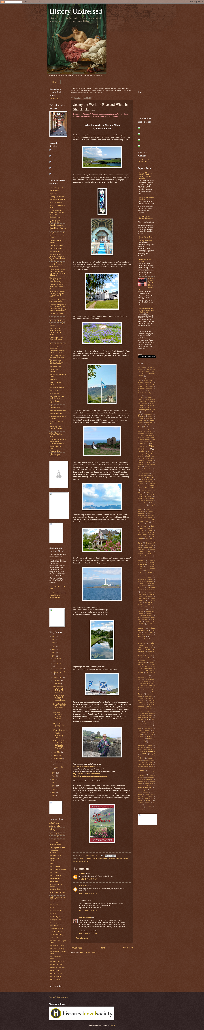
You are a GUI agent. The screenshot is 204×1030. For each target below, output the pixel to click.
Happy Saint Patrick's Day (145, 471)
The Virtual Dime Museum (55, 957)
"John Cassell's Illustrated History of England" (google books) (56, 331)
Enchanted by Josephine (54, 851)
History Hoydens (55, 875)
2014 (54, 776)
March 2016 (58, 758)
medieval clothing (142, 781)
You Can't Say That (56, 188)
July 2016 (57, 680)
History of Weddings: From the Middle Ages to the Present (146, 310)
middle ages (142, 790)
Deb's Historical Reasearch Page (55, 455)
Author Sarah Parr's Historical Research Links (56, 339)
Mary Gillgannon (85, 917)
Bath (145, 395)
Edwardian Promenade (57, 840)
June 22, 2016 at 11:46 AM (88, 910)
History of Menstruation (146, 500)
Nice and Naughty (55, 911)
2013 (54, 779)
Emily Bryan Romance (57, 848)
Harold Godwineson (143, 473)
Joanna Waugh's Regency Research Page (55, 428)
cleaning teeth (149, 734)
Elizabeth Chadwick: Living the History (56, 844)
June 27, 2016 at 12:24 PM (88, 934)
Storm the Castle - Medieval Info (55, 221)
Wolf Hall (140, 719)
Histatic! (52, 863)
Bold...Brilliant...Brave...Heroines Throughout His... (59, 706)
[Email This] (106, 856)
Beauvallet (143, 401)
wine (149, 807)
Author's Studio (54, 826)
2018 (54, 649)
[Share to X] (111, 856)
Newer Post (76, 948)
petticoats (149, 796)
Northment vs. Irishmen (145, 579)
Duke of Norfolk (150, 437)
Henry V (142, 477)
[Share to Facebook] (113, 856)
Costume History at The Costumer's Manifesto (57, 300)
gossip (140, 749)
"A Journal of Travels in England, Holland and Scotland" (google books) (57, 294)
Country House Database (54, 402)
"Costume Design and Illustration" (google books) (56, 286)
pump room (148, 798)
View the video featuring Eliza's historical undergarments (57, 595)
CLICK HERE (54, 99)
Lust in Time (53, 905)
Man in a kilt (142, 541)
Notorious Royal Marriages (145, 581)
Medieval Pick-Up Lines (57, 321)
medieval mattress (144, 785)
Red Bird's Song (146, 607)
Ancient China (143, 384)
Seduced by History (56, 935)
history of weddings (145, 764)
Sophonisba (141, 660)
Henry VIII (151, 477)
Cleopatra (141, 416)
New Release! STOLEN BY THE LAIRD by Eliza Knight (59, 689)
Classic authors (148, 414)
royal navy (141, 802)
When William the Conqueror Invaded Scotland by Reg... (59, 733)
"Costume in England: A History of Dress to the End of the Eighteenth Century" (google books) (57, 307)
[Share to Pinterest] (115, 856)
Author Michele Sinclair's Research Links (56, 435)
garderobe (150, 747)
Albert (139, 380)
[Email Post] (102, 855)
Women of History (55, 973)
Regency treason (150, 613)
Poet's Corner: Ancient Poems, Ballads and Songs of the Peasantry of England (57, 272)
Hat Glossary (53, 379)
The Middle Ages (55, 367)
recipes (140, 800)
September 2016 (59, 672)
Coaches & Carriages (56, 834)
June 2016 (57, 684)
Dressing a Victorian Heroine (146, 433)
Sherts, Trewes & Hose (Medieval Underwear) (57, 356)
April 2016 (57, 755)
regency (148, 800)
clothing (140, 736)
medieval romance (144, 788)
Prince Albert (142, 594)
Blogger (112, 1025)
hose (151, 766)
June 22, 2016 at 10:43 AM (88, 879)
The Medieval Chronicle (57, 200)
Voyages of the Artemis (57, 967)
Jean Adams (53, 881)
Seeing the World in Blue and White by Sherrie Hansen (59, 698)
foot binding (141, 747)
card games (148, 728)
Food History (150, 456)
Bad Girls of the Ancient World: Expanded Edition (146, 393)
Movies (142, 572)
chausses (140, 730)
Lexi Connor (53, 902)
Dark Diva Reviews (55, 837)
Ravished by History (56, 917)
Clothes (150, 416)
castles (81, 859)
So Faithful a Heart (145, 658)
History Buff (53, 872)
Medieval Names (55, 217)
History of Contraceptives (146, 498)
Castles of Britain (55, 451)
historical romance (147, 751)
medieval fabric (149, 783)
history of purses (146, 762)
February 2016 (59, 762)
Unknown (82, 873)
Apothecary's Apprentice (145, 388)
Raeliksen (148, 602)
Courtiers (140, 418)
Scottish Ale (141, 643)
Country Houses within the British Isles (57, 397)
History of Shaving (143, 502)
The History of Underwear (147, 683)
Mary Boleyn (148, 547)
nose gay (146, 792)
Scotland (88, 859)
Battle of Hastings (150, 399)
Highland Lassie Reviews (54, 859)
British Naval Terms (56, 245)
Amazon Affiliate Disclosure (58, 997)
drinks (150, 743)
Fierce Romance (55, 855)
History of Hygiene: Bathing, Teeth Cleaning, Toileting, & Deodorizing (145, 175)
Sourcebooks (142, 662)
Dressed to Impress (144, 431)
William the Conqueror (145, 717)
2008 (54, 796)
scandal (148, 802)
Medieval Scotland (55, 203)
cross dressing (142, 741)
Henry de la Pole (147, 479)
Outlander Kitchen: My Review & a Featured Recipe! (58, 716)
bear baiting (148, 724)
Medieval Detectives (144, 556)
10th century (141, 367)
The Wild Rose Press (56, 961)
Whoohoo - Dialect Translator (55, 241)
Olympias (140, 583)
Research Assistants (146, 615)
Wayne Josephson (146, 711)
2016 (54, 656)
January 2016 (58, 767)
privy (139, 798)
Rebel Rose (151, 604)
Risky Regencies (55, 923)
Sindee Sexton (54, 938)
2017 (54, 653)
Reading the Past (55, 920)
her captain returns (149, 749)
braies (150, 726)
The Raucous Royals (56, 946)
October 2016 (58, 669)
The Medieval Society (56, 251)
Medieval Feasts (142, 558)
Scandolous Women (144, 634)
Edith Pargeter (144, 443)
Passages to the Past (56, 197)
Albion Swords (54, 318)
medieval (141, 775)
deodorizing (151, 741)
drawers (143, 743)
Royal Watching (144, 626)
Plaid (142, 592)
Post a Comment (82, 938)
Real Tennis (141, 604)
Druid (141, 435)
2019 (54, 646)
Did (145, 426)
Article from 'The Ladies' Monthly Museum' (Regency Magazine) (57, 441)
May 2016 (57, 752)
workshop (140, 809)
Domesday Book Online (57, 411)
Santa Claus (148, 632)
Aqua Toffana (142, 390)
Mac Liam (149, 539)
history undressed (143, 766)
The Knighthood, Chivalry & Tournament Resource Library (57, 280)
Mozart (51, 908)
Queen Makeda (142, 598)
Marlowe (140, 547)
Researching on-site (143, 617)
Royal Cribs (53, 194)
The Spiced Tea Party (56, 949)
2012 (54, 783)
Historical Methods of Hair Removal (146, 198)
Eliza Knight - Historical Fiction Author (146, 161)
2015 (54, 773)
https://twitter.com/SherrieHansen (86, 774)
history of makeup (149, 760)
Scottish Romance (115, 859)
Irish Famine (151, 515)
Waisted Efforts (54, 970)
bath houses (148, 721)
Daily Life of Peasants (57, 233)
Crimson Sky (142, 420)
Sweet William (84, 861)
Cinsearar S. (145, 412)
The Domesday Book (56, 387)
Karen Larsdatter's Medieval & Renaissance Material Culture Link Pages (56, 349)
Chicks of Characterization (55, 830)
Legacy (150, 530)
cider (153, 730)
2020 (54, 643)
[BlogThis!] (108, 856)
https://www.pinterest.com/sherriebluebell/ (90, 776)
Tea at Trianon (54, 191)
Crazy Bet (149, 418)
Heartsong (152, 475)
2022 (54, 636)
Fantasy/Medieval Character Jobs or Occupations (55, 264)
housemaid (141, 768)
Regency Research (55, 248)
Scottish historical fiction (99, 859)
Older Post (128, 948)
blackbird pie (141, 726)
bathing (140, 724)
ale (148, 719)
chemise (147, 730)
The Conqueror (150, 679)
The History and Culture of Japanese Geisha (145, 218)
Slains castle (148, 656)
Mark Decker (83, 886)
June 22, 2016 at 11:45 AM (88, 894)
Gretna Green (148, 468)
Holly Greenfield (54, 878)
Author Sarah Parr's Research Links (56, 407)
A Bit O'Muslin (54, 823)
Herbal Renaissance (56, 225)
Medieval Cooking (144, 553)
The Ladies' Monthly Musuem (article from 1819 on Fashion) (56, 362)
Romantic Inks (54, 926)
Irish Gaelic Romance (146, 517)
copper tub (141, 738)
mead (150, 773)
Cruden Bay (148, 422)
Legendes (141, 532)
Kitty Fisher (144, 526)
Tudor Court (148, 696)
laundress (141, 770)
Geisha (150, 460)
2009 (54, 792)
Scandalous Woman (56, 929)
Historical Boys (54, 866)
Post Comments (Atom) (88, 952)
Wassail (152, 709)
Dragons (148, 429)
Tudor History (54, 390)
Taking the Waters (149, 666)
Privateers (149, 596)
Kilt (147, 522)
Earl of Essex (144, 439)
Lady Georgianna (55, 889)
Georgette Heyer (144, 462)
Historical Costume (55, 414)
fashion (150, 745)
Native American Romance (145, 575)
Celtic (149, 407)
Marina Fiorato (149, 545)
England (149, 454)
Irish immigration (143, 519)
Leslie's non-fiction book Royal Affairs (57, 898)
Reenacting (141, 609)
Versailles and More (56, 964)
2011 (54, 786)
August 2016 (58, 677)
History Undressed (75, 11)
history (144, 754)
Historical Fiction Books (57, 869)
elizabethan (141, 745)
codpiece (149, 736)
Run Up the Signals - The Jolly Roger (58, 725)
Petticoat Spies (150, 590)
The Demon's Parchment (147, 681)
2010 (54, 789)
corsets (149, 738)
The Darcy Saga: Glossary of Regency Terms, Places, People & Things (57, 257)
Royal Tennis (151, 624)
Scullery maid (148, 647)
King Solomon (151, 524)
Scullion (140, 649)
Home (55, 81)
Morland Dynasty (150, 570)
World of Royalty (55, 976)
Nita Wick (52, 914)
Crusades (140, 424)
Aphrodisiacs (149, 386)
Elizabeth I (141, 451)
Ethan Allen (141, 456)
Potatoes (149, 592)
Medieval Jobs (54, 393)
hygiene (150, 768)
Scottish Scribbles (55, 932)
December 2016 (59, 659)
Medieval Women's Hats (57, 344)
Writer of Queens (55, 979)
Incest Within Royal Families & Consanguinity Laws (145, 239)
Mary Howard (142, 549)
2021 (54, 640)
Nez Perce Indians (144, 577)
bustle (139, 728)
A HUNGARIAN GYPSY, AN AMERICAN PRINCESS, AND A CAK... (59, 744)
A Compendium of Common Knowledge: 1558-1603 (56, 212)
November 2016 (59, 664)
